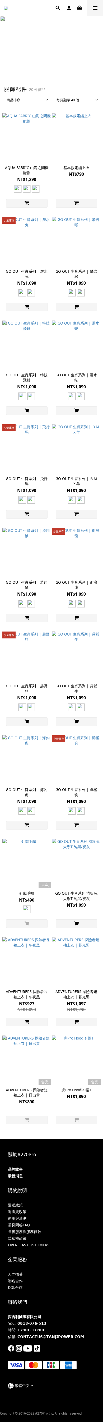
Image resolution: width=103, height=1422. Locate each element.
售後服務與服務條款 (24, 1231)
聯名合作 (15, 1280)
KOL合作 (15, 1287)
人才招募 (15, 1274)
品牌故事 (15, 1169)
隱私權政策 (17, 1238)
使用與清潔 (17, 1218)
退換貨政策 (17, 1211)
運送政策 (15, 1205)
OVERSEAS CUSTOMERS (28, 1244)
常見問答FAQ (19, 1224)
